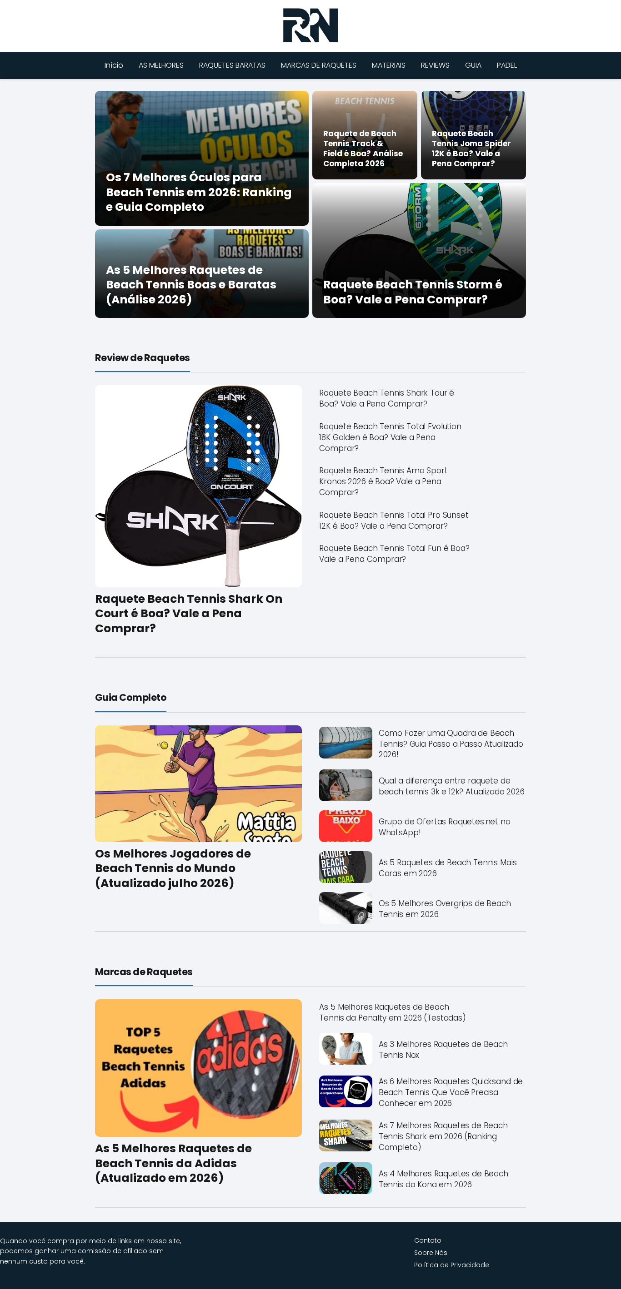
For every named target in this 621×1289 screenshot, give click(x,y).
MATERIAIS (389, 65)
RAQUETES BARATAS (232, 65)
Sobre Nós (430, 1252)
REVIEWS (435, 65)
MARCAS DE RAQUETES (318, 65)
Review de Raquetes (142, 358)
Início (114, 65)
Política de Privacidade (451, 1264)
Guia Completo (130, 697)
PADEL (507, 65)
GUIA (473, 65)
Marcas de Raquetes (144, 972)
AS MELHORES (161, 65)
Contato (427, 1240)
